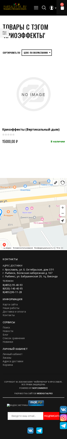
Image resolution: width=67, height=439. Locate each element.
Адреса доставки (13, 361)
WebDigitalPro (45, 393)
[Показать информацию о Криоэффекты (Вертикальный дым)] (33, 94)
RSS (38, 429)
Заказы (7, 357)
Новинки (8, 341)
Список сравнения (14, 338)
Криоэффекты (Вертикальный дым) (30, 129)
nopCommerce (40, 388)
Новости (8, 331)
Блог (5, 334)
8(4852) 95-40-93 (13, 285)
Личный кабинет (13, 354)
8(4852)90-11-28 (12, 292)
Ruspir (29, 429)
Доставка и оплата (14, 311)
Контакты (9, 315)
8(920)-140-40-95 (13, 288)
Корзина (8, 364)
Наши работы (11, 308)
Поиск (6, 327)
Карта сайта (10, 304)
